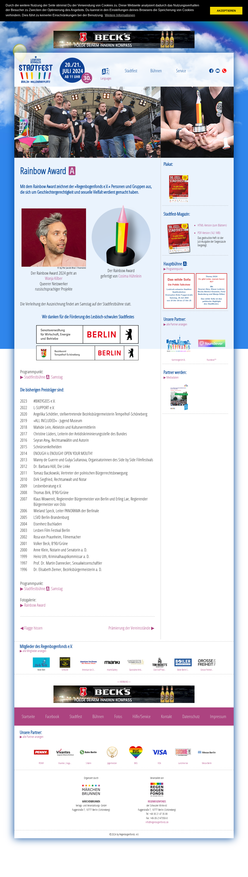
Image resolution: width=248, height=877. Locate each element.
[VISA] (159, 751)
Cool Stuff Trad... (159, 669)
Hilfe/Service (142, 716)
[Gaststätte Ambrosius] (136, 662)
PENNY (41, 763)
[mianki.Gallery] (112, 662)
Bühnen (156, 70)
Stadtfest (131, 70)
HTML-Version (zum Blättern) (212, 225)
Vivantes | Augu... (64, 763)
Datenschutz (191, 716)
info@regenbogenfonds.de (157, 822)
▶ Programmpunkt (173, 269)
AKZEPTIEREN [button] (226, 10)
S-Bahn (88, 763)
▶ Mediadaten (171, 377)
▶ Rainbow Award (33, 605)
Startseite (28, 716)
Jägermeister (112, 763)
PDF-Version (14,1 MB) (209, 233)
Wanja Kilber (53, 278)
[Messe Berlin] (207, 751)
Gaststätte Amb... (135, 669)
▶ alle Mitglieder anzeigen (33, 651)
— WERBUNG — (124, 27)
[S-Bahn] (88, 751)
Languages (106, 78)
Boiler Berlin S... (183, 669)
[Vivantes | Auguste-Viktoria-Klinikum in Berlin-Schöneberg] (65, 751)
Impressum (218, 716)
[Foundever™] (212, 343)
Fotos (118, 716)
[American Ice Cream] (88, 662)
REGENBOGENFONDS (157, 801)
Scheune (65, 669)
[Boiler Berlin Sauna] (183, 662)
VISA (159, 763)
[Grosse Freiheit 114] (207, 662)
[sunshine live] (183, 751)
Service (181, 70)
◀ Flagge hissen (31, 628)
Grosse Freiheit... (207, 669)
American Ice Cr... (88, 669)
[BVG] (136, 751)
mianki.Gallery (112, 669)
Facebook (52, 716)
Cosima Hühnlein (129, 276)
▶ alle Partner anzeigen (175, 324)
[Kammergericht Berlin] (179, 343)
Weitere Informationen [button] (120, 15)
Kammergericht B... (179, 359)
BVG (135, 763)
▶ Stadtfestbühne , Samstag (41, 377)
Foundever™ (211, 359)
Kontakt (166, 716)
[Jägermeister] (112, 751)
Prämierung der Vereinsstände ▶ (131, 628)
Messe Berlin (207, 763)
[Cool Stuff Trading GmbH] (159, 662)
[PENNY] (41, 751)
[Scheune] (65, 662)
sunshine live (183, 763)
